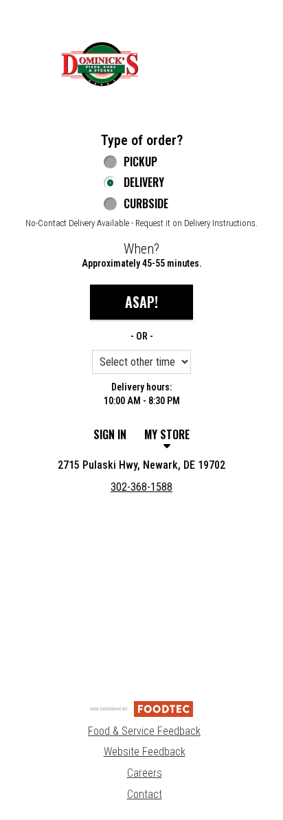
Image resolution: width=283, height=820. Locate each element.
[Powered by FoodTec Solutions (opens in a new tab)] (141, 708)
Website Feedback (144, 751)
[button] (99, 64)
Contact (144, 794)
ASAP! (141, 301)
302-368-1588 (141, 487)
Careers (144, 772)
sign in (109, 434)
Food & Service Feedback (144, 731)
